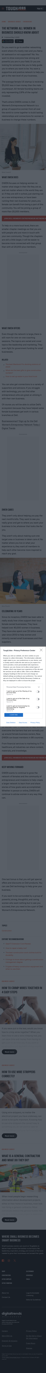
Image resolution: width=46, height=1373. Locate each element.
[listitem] (23, 687)
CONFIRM (14, 715)
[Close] (42, 651)
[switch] (37, 692)
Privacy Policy (35, 722)
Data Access (23, 722)
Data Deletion (11, 722)
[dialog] (23, 686)
